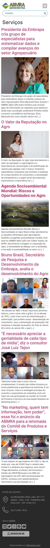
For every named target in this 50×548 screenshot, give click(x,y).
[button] (45, 6)
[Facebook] (19, 524)
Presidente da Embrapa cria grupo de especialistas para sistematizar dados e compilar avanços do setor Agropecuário (22, 39)
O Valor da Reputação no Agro (24, 122)
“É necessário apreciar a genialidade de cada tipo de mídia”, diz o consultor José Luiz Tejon (24, 338)
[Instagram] (14, 524)
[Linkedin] (4, 524)
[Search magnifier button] (45, 13)
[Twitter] (9, 524)
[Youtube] (24, 524)
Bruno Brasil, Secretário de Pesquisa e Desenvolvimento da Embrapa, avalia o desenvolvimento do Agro (24, 262)
